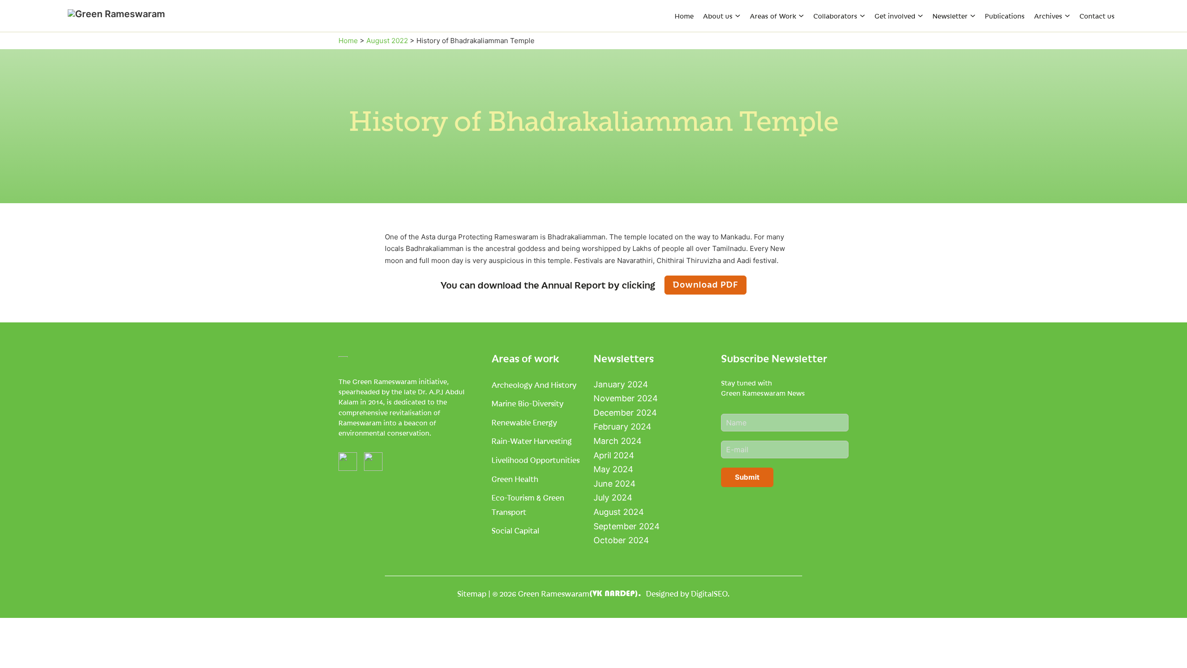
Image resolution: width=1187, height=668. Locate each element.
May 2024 (613, 469)
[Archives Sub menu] (1067, 16)
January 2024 (621, 384)
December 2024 (625, 413)
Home (684, 15)
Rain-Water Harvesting (531, 441)
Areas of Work (773, 15)
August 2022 (387, 40)
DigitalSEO (709, 593)
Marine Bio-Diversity (527, 403)
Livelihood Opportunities (535, 460)
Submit (747, 477)
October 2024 (621, 540)
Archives (1048, 15)
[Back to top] (1159, 645)
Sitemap (471, 593)
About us (718, 15)
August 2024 (619, 512)
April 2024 (614, 455)
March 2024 (618, 441)
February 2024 (622, 426)
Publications (1005, 15)
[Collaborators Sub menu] (862, 16)
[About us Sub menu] (737, 16)
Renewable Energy (524, 422)
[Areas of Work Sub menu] (801, 16)
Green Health (514, 479)
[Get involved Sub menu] (920, 16)
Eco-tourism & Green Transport (527, 504)
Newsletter (950, 15)
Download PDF (705, 284)
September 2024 (627, 526)
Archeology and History (533, 384)
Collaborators (835, 15)
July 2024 (613, 497)
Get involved (894, 15)
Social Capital (515, 530)
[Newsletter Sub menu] (973, 16)
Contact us (1097, 15)
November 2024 (626, 398)
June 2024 (615, 483)
